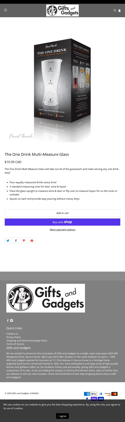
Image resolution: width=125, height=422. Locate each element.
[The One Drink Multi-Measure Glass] (62, 84)
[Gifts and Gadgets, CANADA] (62, 11)
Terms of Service (15, 343)
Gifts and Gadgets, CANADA (25, 393)
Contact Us (12, 333)
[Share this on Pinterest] (24, 240)
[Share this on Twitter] (8, 240)
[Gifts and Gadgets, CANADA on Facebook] (7, 321)
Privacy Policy (13, 337)
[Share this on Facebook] (16, 240)
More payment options (62, 229)
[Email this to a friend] (32, 240)
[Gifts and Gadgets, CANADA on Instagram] (11, 321)
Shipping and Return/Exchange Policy (26, 340)
